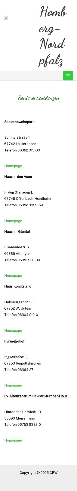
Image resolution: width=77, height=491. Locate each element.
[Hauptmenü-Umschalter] (68, 75)
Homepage (13, 166)
